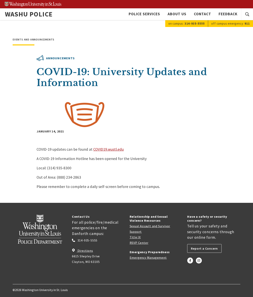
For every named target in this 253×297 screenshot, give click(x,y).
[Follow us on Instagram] (199, 264)
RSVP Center (139, 243)
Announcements (60, 58)
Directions (85, 251)
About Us (177, 13)
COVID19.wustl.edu (108, 149)
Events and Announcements (33, 39)
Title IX (135, 237)
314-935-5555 (87, 240)
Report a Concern (204, 248)
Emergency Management (148, 258)
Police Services (144, 13)
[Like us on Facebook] (190, 264)
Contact (202, 13)
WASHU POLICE (29, 14)
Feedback (228, 13)
